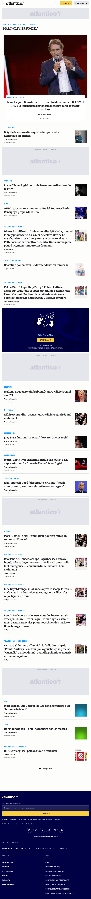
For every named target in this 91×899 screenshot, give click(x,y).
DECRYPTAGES (7, 862)
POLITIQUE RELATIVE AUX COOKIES (58, 889)
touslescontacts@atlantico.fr (45, 836)
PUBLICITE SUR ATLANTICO (55, 871)
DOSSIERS (5, 867)
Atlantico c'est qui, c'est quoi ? (16, 849)
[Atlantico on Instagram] (55, 830)
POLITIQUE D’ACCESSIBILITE (55, 884)
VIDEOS (5, 876)
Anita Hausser (9, 249)
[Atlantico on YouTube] (61, 830)
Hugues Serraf (9, 269)
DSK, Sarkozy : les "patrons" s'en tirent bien (30, 751)
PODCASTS (6, 880)
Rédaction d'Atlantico (45, 114)
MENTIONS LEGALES (53, 867)
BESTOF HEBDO (8, 884)
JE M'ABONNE (66, 3)
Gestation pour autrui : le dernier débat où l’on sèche (36, 265)
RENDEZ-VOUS (7, 871)
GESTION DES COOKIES (54, 876)
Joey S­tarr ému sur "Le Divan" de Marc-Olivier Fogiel (36, 437)
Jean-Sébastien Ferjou (12, 301)
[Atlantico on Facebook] (42, 830)
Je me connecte (81, 3)
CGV (47, 862)
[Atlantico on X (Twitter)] (35, 830)
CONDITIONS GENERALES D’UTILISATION (60, 893)
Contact (64, 849)
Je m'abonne (45, 340)
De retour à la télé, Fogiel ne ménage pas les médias (35, 728)
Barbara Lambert (9, 573)
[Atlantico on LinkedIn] (48, 830)
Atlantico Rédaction (10, 139)
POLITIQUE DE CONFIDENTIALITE (57, 880)
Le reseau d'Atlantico (45, 849)
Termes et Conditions (52, 819)
